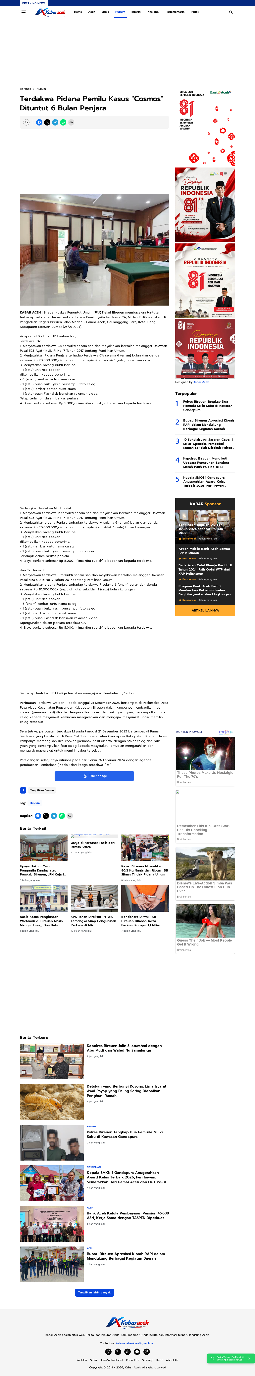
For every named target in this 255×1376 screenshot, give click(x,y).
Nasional (153, 12)
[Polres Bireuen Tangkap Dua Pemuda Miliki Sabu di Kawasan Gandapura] (52, 1143)
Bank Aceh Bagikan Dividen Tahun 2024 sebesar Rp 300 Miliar (200, 529)
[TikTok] (127, 1352)
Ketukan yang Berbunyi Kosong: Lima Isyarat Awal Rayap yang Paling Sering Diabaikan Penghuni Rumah (126, 1091)
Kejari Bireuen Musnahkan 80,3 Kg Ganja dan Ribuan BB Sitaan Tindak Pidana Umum (144, 870)
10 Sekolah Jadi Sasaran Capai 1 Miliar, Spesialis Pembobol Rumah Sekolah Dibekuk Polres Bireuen (208, 444)
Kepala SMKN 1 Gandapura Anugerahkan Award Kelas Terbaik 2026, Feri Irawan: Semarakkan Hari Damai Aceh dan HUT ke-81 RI (126, 1177)
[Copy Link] (71, 122)
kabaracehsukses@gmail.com (135, 1343)
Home (78, 12)
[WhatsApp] (63, 122)
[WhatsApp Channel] (146, 1352)
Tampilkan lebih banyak (94, 1292)
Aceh (91, 12)
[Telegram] (55, 122)
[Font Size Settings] (26, 122)
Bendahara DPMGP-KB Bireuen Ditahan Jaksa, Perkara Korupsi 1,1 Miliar (140, 921)
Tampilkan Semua (42, 790)
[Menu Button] (24, 12)
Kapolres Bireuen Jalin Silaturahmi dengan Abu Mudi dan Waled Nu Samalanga (124, 1048)
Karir (159, 1360)
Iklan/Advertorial (112, 1360)
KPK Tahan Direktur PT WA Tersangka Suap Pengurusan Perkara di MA (93, 921)
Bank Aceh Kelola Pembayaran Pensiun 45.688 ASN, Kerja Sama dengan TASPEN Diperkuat (128, 1215)
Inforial (136, 12)
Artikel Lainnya (205, 610)
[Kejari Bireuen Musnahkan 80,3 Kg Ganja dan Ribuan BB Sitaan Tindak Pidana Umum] (145, 848)
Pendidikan (94, 1167)
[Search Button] (231, 12)
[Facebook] (39, 122)
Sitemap (147, 1360)
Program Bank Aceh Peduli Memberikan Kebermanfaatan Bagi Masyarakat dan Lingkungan (204, 590)
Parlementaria (175, 12)
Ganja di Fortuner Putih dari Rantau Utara (93, 845)
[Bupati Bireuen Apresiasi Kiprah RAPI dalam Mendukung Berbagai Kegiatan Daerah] (52, 1264)
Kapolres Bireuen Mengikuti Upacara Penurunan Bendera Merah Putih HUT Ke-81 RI (206, 463)
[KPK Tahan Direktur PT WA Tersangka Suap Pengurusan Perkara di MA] (94, 898)
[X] (47, 122)
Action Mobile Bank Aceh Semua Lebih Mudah (204, 551)
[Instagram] (108, 1352)
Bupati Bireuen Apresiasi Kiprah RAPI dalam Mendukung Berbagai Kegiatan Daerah (126, 1256)
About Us (172, 1360)
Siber (93, 1360)
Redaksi (81, 1360)
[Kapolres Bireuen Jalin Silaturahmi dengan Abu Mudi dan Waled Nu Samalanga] (52, 1061)
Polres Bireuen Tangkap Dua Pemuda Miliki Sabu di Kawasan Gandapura (125, 1134)
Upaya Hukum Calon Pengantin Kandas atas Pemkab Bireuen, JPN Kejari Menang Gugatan (42, 870)
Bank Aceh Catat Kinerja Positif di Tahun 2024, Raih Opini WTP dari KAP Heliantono (205, 569)
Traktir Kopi (98, 776)
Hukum (120, 12)
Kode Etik (132, 1360)
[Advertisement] (127, 52)
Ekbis (105, 12)
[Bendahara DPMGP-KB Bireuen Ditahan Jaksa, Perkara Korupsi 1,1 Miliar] (145, 898)
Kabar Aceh (201, 382)
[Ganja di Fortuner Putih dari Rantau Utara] (94, 836)
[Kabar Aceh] (50, 12)
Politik (195, 12)
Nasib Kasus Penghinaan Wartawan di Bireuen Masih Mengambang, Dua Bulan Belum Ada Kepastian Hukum (43, 921)
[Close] (249, 1358)
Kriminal (92, 1126)
